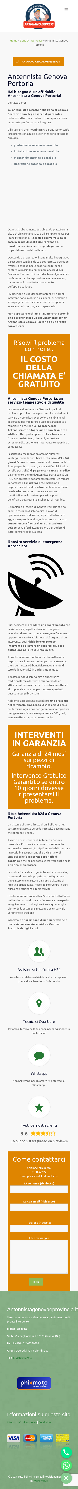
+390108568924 (22, 1357)
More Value (41, 1480)
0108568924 (39, 1172)
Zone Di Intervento (31, 40)
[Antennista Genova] (39, 16)
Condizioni (44, 1422)
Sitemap (12, 1422)
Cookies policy (28, 1422)
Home (13, 40)
